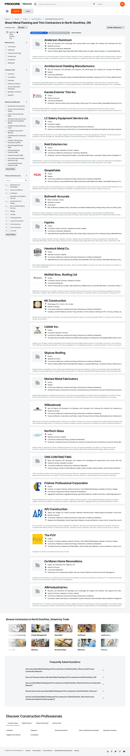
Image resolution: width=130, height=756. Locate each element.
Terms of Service (47, 750)
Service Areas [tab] (57, 723)
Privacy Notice (37, 750)
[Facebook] (111, 752)
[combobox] (108, 4)
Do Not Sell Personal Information (63, 750)
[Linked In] (108, 751)
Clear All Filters (76, 33)
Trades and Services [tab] (42, 723)
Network (27, 4)
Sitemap (76, 750)
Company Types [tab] (13, 723)
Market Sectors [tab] (27, 723)
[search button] (122, 4)
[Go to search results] (26, 180)
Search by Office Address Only (12, 35)
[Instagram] (120, 752)
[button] (6, 46)
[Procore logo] (12, 4)
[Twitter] (115, 751)
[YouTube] (124, 751)
